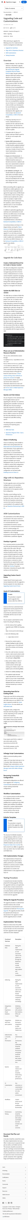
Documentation (8, 12)
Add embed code (8, 706)
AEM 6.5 (16, 12)
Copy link (14, 27)
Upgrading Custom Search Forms (12, 586)
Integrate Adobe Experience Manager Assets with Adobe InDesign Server (14, 768)
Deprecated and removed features (12, 446)
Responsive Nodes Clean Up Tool (12, 845)
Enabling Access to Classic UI (11, 472)
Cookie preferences (7, 1211)
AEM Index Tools (10, 429)
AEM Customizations (11, 53)
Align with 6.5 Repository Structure (14, 50)
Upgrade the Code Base (12, 48)
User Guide (8, 14)
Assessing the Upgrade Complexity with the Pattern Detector (13, 71)
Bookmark (7, 27)
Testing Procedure (10, 55)
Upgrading (9, 33)
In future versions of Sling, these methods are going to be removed (13, 375)
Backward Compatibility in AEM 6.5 (12, 221)
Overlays (12, 566)
